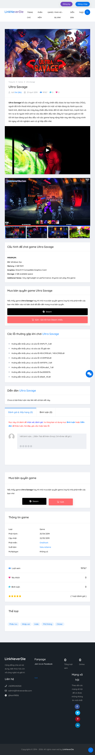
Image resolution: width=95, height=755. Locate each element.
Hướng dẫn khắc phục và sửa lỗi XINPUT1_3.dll (32, 344)
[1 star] (21, 446)
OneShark (44, 542)
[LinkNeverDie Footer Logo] (15, 658)
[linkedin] (77, 725)
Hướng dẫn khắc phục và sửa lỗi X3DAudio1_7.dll (33, 367)
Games (50, 12)
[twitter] (77, 712)
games (20, 82)
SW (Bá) (18, 92)
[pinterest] (77, 719)
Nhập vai (26, 624)
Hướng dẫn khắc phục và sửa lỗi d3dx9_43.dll (31, 377)
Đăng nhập (82, 4)
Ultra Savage (30, 82)
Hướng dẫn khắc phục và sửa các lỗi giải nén (31, 348)
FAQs (81, 12)
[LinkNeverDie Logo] (14, 11)
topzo (36, 678)
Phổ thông (47, 624)
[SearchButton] (87, 12)
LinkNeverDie (68, 749)
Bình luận (46, 412)
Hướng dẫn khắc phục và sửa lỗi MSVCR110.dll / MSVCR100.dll (38, 353)
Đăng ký (66, 4)
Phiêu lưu (13, 624)
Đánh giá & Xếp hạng (20, 412)
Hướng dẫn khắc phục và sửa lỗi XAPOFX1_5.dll (32, 363)
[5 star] (31, 446)
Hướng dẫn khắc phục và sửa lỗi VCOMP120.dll (31, 358)
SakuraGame (45, 547)
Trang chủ (12, 82)
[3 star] (26, 446)
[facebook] (77, 706)
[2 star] (23, 446)
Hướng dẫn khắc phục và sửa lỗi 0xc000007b (31, 372)
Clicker (60, 624)
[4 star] (28, 446)
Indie (36, 624)
